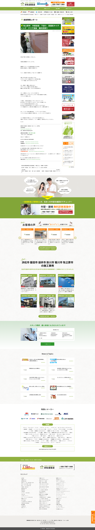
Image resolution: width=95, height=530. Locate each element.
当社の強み (58, 500)
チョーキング (30, 427)
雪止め (71, 432)
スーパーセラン (59, 495)
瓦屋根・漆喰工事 (60, 12)
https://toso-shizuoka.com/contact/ (33, 159)
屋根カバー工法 (49, 12)
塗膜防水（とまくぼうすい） (40, 430)
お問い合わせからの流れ (44, 484)
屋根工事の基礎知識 (43, 508)
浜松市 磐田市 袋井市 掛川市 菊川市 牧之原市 (47, 449)
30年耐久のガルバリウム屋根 (44, 504)
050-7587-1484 (58, 4)
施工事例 (23, 504)
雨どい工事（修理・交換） (26, 484)
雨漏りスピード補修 (43, 481)
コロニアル (58, 442)
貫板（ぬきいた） (29, 439)
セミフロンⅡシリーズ (60, 494)
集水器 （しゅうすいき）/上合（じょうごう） (32, 437)
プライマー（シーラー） (45, 427)
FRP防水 (37, 442)
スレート (52, 442)
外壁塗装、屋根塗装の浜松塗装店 (48, 528)
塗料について (58, 478)
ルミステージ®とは (60, 492)
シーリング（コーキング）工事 (40, 429)
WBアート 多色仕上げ (60, 481)
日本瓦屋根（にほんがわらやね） (30, 432)
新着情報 (58, 503)
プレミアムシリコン (60, 486)
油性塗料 (25, 429)
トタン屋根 (40, 432)
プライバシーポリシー (60, 507)
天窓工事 (23, 494)
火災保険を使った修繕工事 (26, 501)
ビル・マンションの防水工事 (26, 497)
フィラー (36, 427)
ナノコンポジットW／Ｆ (60, 482)
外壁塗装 (24, 12)
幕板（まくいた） (51, 435)
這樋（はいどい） (60, 435)
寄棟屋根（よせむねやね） (44, 439)
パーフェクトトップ (60, 485)
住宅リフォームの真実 (43, 494)
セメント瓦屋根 (64, 430)
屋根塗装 (32, 12)
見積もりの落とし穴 (43, 503)
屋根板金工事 (23, 488)
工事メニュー (24, 479)
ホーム (25, 8)
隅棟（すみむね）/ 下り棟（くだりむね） (32, 440)
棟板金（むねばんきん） (52, 437)
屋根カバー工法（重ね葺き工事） (27, 482)
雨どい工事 (70, 12)
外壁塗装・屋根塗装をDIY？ (44, 506)
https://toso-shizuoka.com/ (26, 129)
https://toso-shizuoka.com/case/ (31, 141)
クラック (25, 427)
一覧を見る (72, 167)
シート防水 (31, 430)
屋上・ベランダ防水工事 (26, 485)
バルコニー (50, 429)
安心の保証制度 (42, 491)
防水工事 (40, 12)
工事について (41, 478)
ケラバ (36, 439)
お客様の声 (23, 506)
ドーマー (43, 440)
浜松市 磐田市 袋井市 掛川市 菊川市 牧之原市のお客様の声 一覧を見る (47, 248)
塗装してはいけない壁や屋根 (44, 500)
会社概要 (58, 501)
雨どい (44, 437)
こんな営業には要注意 (43, 498)
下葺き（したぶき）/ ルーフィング (32, 434)
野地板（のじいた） (44, 434)
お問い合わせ (58, 504)
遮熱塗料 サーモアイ (60, 484)
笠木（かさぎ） (53, 434)
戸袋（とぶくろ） (35, 435)
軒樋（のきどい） (54, 440)
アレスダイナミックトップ (61, 497)
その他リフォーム (24, 495)
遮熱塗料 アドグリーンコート (61, 488)
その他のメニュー (59, 509)
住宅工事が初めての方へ (44, 479)
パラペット (70, 440)
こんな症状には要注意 (43, 489)
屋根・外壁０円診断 (43, 482)
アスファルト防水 (62, 429)
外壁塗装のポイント (43, 495)
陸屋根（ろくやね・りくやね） (53, 430)
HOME (22, 478)
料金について (24, 498)
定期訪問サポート (42, 492)
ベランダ (55, 429)
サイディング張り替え (25, 492)
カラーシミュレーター (43, 485)
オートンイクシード (43, 488)
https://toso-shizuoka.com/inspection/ (36, 151)
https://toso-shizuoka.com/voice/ (32, 143)
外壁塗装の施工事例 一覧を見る (47, 316)
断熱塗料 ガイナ (59, 479)
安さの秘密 (23, 500)
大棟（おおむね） (66, 439)
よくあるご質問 (59, 506)
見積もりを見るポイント (44, 501)
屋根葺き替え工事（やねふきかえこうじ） (60, 432)
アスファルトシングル (45, 442)
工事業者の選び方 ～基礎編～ (45, 497)
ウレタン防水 (69, 429)
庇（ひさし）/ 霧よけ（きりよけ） (64, 434)
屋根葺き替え (23, 481)
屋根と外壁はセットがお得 (44, 507)
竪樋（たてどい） (62, 440)
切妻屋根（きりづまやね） (56, 439)
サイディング (53, 427)
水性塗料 (30, 429)
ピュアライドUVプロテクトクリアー (63, 491)
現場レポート (23, 507)
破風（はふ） (69, 437)
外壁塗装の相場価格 (25, 503)
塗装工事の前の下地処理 (44, 486)
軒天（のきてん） (61, 437)
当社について (48, 344)
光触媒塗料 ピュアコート (61, 489)
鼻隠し (48, 440)
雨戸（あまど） (44, 435)
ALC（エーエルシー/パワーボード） (65, 427)
